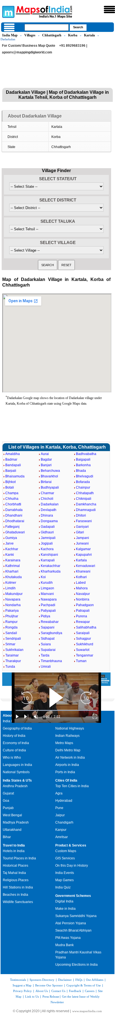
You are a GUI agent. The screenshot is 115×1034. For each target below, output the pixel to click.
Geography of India (17, 728)
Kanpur (60, 830)
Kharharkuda (51, 571)
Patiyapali (48, 611)
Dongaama (49, 521)
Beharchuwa (50, 471)
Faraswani (84, 521)
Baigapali (83, 459)
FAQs (78, 979)
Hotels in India (14, 851)
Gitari (80, 532)
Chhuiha (11, 499)
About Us (41, 991)
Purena (81, 616)
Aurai (45, 454)
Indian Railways (67, 736)
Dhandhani (13, 515)
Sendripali (13, 639)
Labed (81, 583)
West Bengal (12, 815)
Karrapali (48, 560)
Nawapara (49, 599)
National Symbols (16, 772)
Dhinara (47, 515)
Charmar (47, 493)
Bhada (81, 471)
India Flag (10, 721)
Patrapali (83, 611)
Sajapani (47, 627)
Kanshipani (49, 555)
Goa (6, 801)
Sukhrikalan (14, 650)
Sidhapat (47, 639)
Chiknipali (83, 499)
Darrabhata (14, 510)
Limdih (10, 588)
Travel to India (14, 845)
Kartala (89, 35)
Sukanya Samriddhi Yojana (76, 916)
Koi (43, 577)
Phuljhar (11, 616)
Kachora (47, 549)
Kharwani (83, 571)
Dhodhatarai (14, 521)
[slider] (56, 710)
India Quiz (63, 887)
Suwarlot (82, 650)
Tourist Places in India (19, 858)
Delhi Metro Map (67, 750)
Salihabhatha (86, 627)
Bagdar (46, 459)
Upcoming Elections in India (76, 965)
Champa (11, 493)
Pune (59, 808)
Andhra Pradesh (15, 786)
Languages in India (17, 765)
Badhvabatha (86, 454)
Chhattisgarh (51, 35)
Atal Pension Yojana (70, 923)
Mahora (82, 588)
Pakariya (12, 611)
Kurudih (47, 583)
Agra (59, 793)
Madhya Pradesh (16, 822)
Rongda (11, 627)
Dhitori (81, 515)
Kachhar (11, 549)
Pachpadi (48, 605)
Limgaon (47, 588)
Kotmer (10, 583)
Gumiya (11, 538)
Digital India (64, 901)
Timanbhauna (51, 661)
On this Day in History (71, 865)
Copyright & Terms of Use (83, 985)
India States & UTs (17, 780)
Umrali (46, 667)
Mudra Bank (64, 945)
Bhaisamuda (15, 476)
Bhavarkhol (49, 476)
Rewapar (83, 622)
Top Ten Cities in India (72, 786)
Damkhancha (86, 504)
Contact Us (58, 991)
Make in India (65, 909)
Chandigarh (64, 822)
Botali (9, 487)
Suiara (46, 644)
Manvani (47, 594)
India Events (64, 873)
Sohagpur (83, 639)
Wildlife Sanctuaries (18, 902)
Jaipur (60, 815)
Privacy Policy (22, 991)
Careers (89, 991)
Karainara (12, 560)
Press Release (50, 996)
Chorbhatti (13, 504)
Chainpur (83, 487)
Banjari (46, 465)
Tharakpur (13, 661)
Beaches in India (15, 895)
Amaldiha (12, 454)
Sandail (11, 633)
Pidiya (45, 616)
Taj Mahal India (14, 873)
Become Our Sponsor (49, 985)
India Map (10, 35)
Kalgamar (83, 549)
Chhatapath (85, 493)
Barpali (10, 471)
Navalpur (83, 594)
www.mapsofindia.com (87, 1011)
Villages (29, 35)
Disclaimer (65, 979)
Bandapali (13, 465)
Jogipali (47, 543)
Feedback (75, 991)
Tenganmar (84, 655)
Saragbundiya (51, 633)
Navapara (12, 599)
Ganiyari (82, 527)
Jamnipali (48, 538)
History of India (14, 736)
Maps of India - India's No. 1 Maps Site (7, 11)
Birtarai (46, 482)
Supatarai (48, 650)
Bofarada (83, 482)
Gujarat (8, 793)
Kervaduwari (85, 566)
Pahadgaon (85, 605)
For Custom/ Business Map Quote (28, 46)
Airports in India (67, 765)
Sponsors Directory (42, 979)
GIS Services (65, 858)
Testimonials (18, 979)
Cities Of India (66, 780)
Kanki (9, 555)
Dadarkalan (50, 504)
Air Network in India (70, 757)
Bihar (7, 837)
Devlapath (48, 510)
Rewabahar (50, 622)
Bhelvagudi (84, 476)
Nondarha (13, 605)
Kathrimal (12, 566)
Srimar (10, 644)
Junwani (82, 543)
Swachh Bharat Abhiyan (73, 930)
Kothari (81, 577)
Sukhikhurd (84, 644)
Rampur (11, 622)
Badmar (11, 459)
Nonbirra (82, 599)
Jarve (9, 543)
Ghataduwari (15, 532)
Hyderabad (63, 801)
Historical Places (15, 865)
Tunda (10, 667)
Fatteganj (12, 527)
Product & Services (70, 845)
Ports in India (65, 772)
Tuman (81, 661)
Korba (72, 35)
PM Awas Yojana (68, 938)
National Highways (69, 728)
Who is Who (12, 757)
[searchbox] (47, 27)
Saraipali (83, 633)
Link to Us (32, 996)
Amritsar (61, 837)
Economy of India (16, 743)
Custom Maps (65, 851)
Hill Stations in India (18, 887)
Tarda (45, 655)
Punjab (8, 808)
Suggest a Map (22, 985)
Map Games (64, 880)
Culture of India (14, 750)
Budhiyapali (50, 487)
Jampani (82, 538)
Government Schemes (73, 896)
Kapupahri (84, 555)
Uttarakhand (12, 830)
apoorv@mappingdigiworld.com (27, 52)
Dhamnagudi (86, 510)
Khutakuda (13, 577)
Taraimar (12, 655)
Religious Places (15, 880)
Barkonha (83, 465)
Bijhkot (10, 482)
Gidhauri (47, 532)
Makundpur (14, 594)
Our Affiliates (94, 979)
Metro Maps (64, 743)
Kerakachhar (50, 566)
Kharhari (11, 571)
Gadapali (48, 527)
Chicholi (47, 499)
